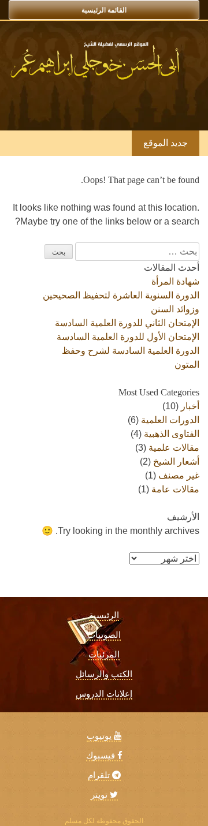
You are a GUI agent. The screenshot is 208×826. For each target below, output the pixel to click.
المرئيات (104, 654)
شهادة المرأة (175, 281)
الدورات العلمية (170, 420)
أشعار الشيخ (176, 461)
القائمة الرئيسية (104, 10)
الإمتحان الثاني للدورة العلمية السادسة (127, 323)
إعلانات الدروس (104, 693)
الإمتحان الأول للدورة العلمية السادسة (128, 337)
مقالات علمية (173, 448)
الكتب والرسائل (104, 674)
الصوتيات (104, 635)
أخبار (190, 406)
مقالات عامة (175, 489)
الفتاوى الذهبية (171, 434)
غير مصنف (178, 475)
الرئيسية (104, 615)
